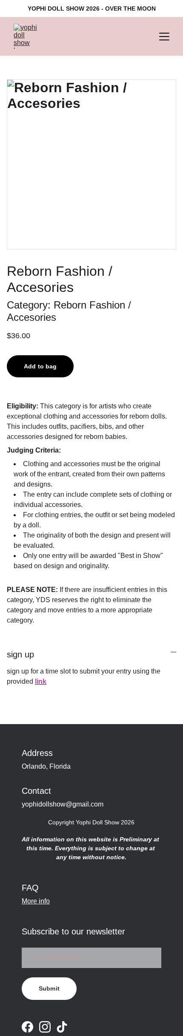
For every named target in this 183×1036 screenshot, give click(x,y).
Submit (49, 988)
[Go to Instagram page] (45, 1027)
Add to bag (40, 366)
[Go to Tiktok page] (62, 1027)
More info (36, 901)
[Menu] (164, 36)
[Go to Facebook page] (27, 1027)
